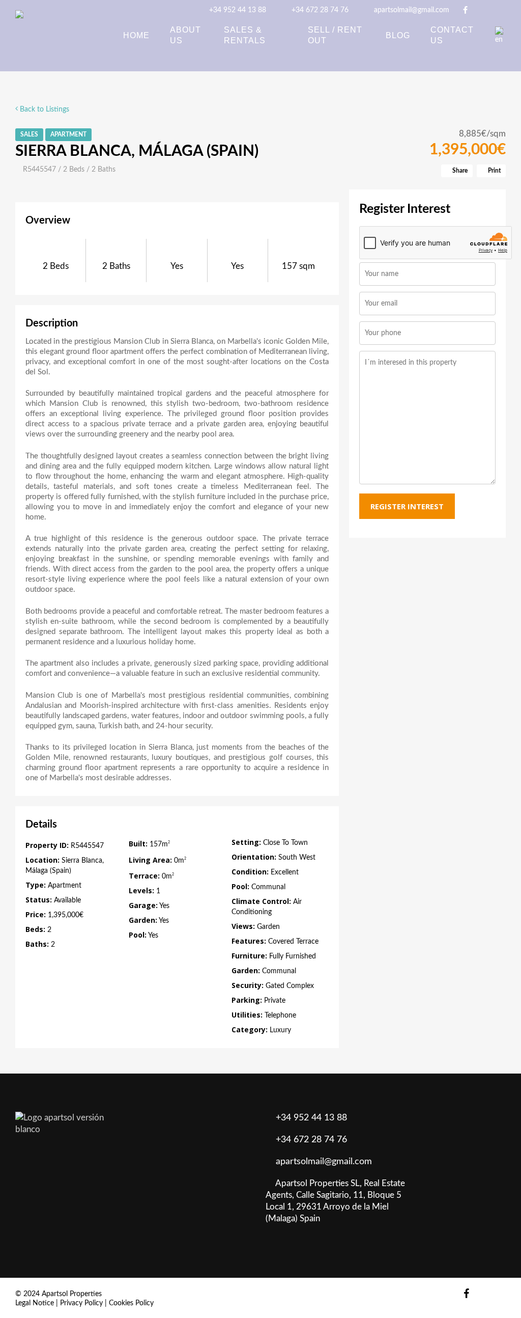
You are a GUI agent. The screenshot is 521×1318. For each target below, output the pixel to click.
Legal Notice (34, 1303)
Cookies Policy (131, 1303)
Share (459, 171)
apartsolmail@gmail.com (410, 10)
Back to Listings (43, 109)
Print (493, 171)
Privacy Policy (81, 1303)
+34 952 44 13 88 (236, 10)
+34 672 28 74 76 (319, 10)
